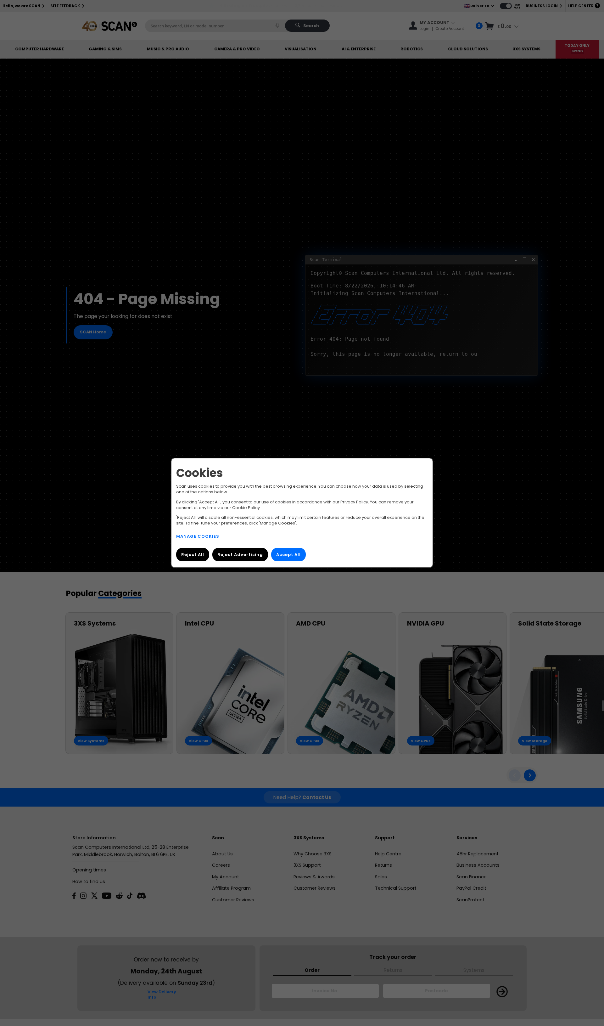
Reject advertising (240, 555)
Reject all (192, 555)
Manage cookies (197, 537)
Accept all (288, 555)
